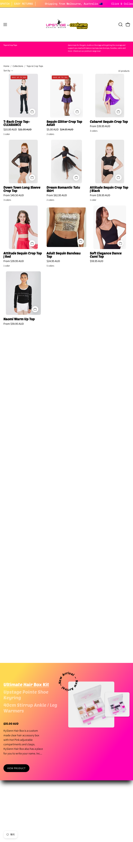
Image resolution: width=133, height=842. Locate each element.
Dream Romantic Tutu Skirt (63, 189)
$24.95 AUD (53, 261)
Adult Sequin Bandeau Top (64, 255)
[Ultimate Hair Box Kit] (91, 704)
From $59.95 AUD (13, 323)
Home (6, 66)
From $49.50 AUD (13, 195)
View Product (16, 768)
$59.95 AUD (96, 261)
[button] (120, 24)
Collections (18, 66)
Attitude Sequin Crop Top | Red (22, 255)
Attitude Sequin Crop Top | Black (109, 189)
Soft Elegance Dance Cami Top (106, 255)
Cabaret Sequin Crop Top (109, 121)
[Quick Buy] (32, 112)
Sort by (6, 70)
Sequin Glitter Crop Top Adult (64, 123)
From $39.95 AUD (100, 126)
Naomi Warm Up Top (19, 319)
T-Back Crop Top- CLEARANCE (16, 123)
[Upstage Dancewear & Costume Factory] (66, 24)
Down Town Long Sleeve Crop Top (21, 189)
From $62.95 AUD (57, 195)
